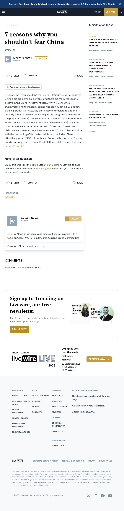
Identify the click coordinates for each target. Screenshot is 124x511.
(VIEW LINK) (19, 146)
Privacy (92, 461)
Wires (15, 25)
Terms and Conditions (73, 461)
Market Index (59, 445)
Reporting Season (96, 59)
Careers (56, 417)
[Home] (62, 12)
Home (7, 25)
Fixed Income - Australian (19, 425)
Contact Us (57, 431)
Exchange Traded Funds (21, 402)
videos (35, 406)
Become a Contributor (58, 424)
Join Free (111, 12)
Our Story (57, 401)
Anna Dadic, (94, 76)
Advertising (58, 396)
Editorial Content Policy (45, 461)
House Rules (105, 461)
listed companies (40, 396)
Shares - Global (20, 418)
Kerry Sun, (93, 103)
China (9, 197)
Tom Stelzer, (94, 50)
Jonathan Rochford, (97, 122)
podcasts (37, 412)
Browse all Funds (21, 432)
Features (56, 412)
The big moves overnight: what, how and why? (91, 398)
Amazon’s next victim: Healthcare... (88, 406)
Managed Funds (20, 396)
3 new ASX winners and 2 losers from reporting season (103, 42)
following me (43, 168)
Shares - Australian (17, 411)
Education (93, 111)
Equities (92, 36)
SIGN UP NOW (19, 329)
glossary (37, 401)
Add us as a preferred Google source (25, 87)
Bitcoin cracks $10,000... (83, 412)
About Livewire (59, 406)
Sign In (98, 12)
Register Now (97, 359)
